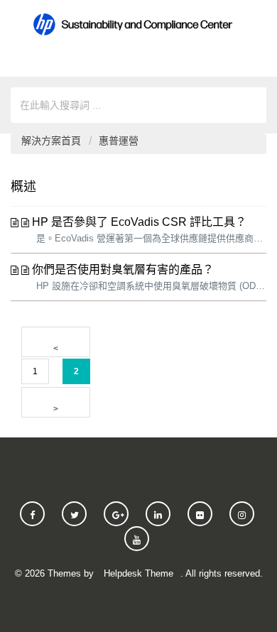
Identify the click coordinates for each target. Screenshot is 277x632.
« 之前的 (55, 342)
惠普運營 (118, 140)
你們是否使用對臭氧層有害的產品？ (123, 269)
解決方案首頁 (52, 140)
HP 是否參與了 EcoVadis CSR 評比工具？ (139, 222)
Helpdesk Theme (138, 573)
